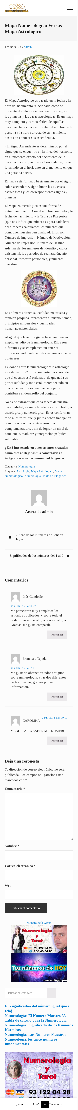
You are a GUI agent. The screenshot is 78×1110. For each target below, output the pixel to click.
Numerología (26, 466)
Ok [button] (44, 1104)
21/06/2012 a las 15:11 (23, 668)
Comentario (15, 789)
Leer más (55, 1104)
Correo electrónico (20, 866)
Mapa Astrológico (42, 471)
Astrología (22, 471)
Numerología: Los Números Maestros (35, 1034)
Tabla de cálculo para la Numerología (36, 1020)
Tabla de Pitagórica (54, 475)
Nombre (12, 846)
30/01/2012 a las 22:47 (23, 606)
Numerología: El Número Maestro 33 (35, 1016)
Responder (57, 634)
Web (8, 886)
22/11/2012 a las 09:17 (54, 717)
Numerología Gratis (39, 922)
